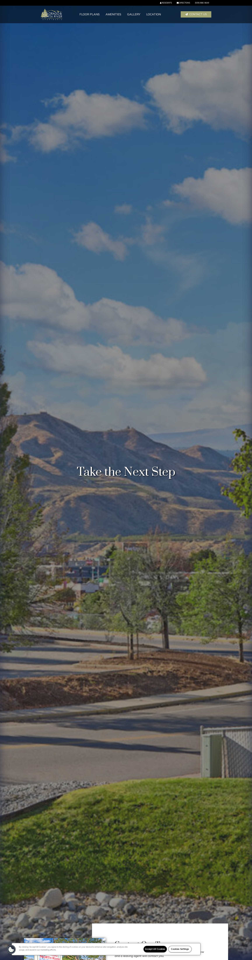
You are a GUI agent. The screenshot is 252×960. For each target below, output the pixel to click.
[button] (196, 14)
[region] (106, 949)
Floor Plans (89, 14)
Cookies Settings (180, 949)
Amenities (113, 14)
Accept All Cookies (155, 949)
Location (153, 14)
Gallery (133, 14)
